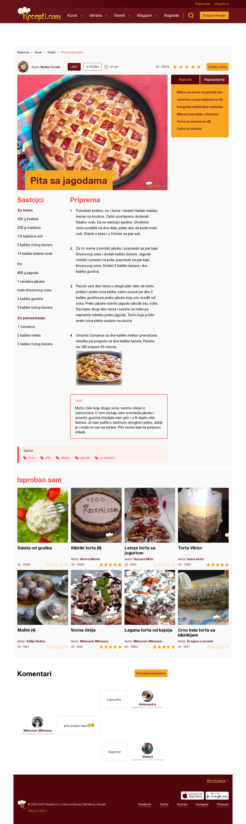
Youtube (182, 804)
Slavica (147, 756)
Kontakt (101, 804)
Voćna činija (96, 609)
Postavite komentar (151, 673)
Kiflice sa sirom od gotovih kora (200, 92)
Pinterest (223, 804)
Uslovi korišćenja (71, 804)
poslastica (107, 457)
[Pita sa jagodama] (117, 368)
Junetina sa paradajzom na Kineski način (200, 99)
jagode (85, 457)
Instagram (202, 804)
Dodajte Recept (214, 15)
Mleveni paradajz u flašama (197, 114)
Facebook (144, 804)
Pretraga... (190, 15)
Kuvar (72, 15)
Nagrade (171, 15)
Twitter (164, 804)
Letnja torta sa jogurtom (150, 527)
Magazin (144, 15)
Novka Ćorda (50, 67)
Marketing (89, 804)
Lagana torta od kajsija (150, 609)
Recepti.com (39, 13)
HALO (43, 810)
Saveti (119, 15)
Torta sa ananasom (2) (194, 121)
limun (31, 457)
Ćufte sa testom (189, 128)
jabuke (65, 457)
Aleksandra (147, 704)
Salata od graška (42, 527)
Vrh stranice (216, 780)
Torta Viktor (203, 527)
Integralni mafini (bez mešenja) (200, 107)
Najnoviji (185, 79)
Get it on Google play (217, 795)
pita (48, 457)
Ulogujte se (221, 3)
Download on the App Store (192, 795)
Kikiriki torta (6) (96, 527)
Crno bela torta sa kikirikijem (203, 609)
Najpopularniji (214, 79)
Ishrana (95, 15)
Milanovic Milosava (37, 730)
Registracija (202, 3)
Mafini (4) (42, 609)
